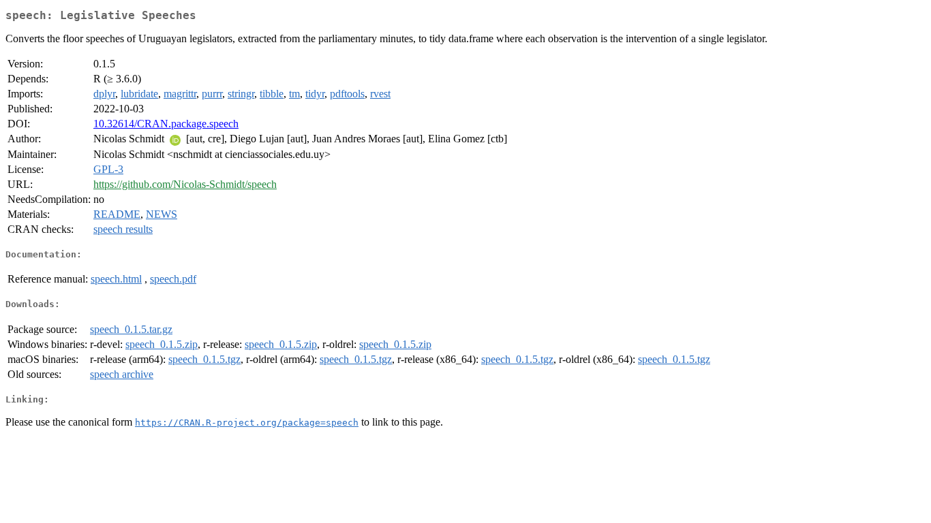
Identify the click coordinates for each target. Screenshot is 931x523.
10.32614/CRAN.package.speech (166, 123)
